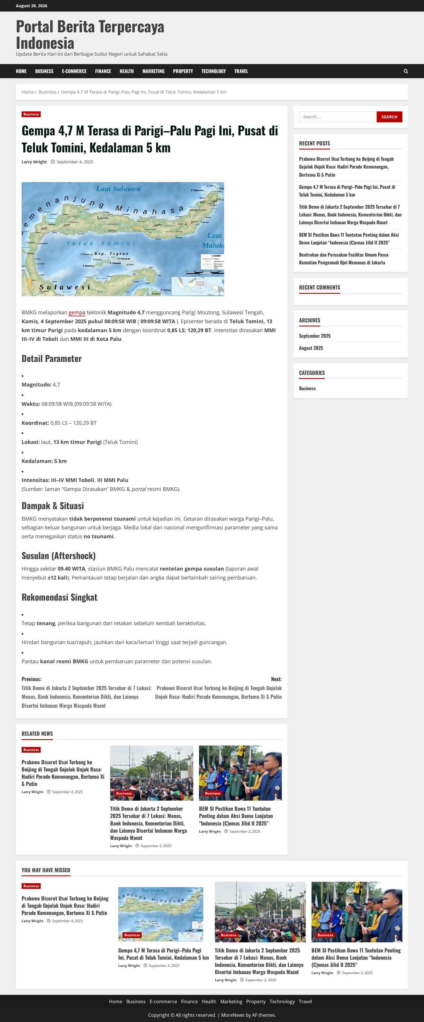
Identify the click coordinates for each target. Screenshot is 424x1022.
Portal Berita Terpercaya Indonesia (90, 33)
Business (44, 71)
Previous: (87, 692)
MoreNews (233, 1015)
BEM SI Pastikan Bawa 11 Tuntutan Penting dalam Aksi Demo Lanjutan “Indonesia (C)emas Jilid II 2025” (236, 816)
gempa (77, 312)
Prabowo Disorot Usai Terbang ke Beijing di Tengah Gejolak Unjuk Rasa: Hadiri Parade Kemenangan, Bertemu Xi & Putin (63, 773)
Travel (241, 71)
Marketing (153, 71)
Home (21, 71)
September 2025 (315, 335)
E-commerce (74, 71)
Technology (214, 71)
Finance (103, 71)
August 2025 (311, 347)
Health (127, 71)
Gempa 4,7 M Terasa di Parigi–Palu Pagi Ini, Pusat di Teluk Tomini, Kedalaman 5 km (163, 953)
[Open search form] (406, 71)
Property (183, 71)
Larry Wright (34, 162)
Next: (218, 687)
